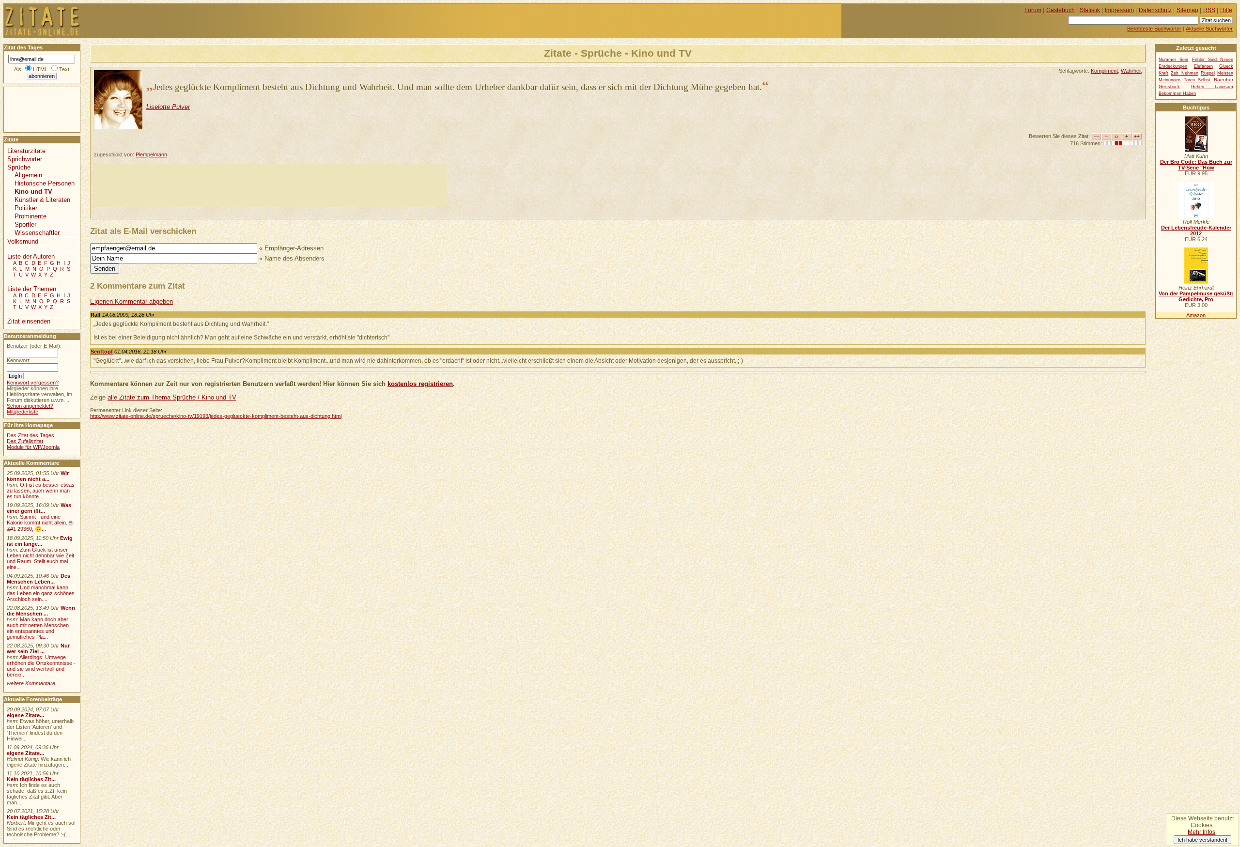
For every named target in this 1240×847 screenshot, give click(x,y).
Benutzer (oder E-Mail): (34, 346)
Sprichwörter (24, 159)
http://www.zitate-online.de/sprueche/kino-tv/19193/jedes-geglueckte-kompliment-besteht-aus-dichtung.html (215, 416)
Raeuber (1223, 79)
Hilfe (1226, 10)
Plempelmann (151, 154)
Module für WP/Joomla (33, 447)
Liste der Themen (31, 289)
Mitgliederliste (22, 412)
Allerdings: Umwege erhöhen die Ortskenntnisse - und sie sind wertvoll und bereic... (41, 666)
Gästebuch (1060, 10)
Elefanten (1203, 66)
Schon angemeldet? (30, 406)
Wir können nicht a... (38, 476)
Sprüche (19, 167)
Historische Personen (45, 183)
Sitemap (1187, 10)
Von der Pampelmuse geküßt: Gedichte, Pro (1196, 296)
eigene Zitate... (25, 715)
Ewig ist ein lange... (40, 541)
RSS (1209, 10)
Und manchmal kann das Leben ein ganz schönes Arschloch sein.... (41, 593)
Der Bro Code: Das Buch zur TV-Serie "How (1196, 164)
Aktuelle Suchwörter (1209, 28)
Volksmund (22, 241)
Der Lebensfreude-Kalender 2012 (1196, 230)
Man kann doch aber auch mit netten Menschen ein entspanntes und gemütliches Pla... (38, 628)
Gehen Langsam (1212, 86)
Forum (1032, 10)
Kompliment (1104, 71)
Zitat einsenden (28, 321)
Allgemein (28, 175)
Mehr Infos (1201, 832)
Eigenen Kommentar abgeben (131, 301)
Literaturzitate (26, 150)
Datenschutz (1155, 10)
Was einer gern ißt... (39, 508)
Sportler (25, 224)
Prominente (30, 216)
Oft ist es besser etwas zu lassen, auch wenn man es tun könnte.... (41, 490)
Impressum (1119, 10)
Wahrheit (1131, 71)
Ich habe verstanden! (1202, 840)
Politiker (26, 208)
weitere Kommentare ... (34, 683)
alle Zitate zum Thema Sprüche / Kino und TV (172, 397)
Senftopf (102, 351)
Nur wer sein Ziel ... (38, 648)
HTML (40, 69)
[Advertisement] (270, 185)
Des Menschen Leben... (38, 579)
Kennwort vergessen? (33, 382)
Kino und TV (33, 191)
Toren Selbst (1197, 79)
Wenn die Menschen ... (41, 610)
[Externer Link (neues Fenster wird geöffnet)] (1196, 150)
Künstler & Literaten (42, 199)
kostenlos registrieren (420, 383)
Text (64, 69)
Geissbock (1169, 86)
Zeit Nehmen (1184, 73)
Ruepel (1208, 73)
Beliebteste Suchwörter (1154, 28)
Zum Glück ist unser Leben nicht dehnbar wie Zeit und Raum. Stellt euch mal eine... (40, 558)
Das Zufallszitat (25, 441)
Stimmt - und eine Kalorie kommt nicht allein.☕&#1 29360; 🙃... (40, 523)
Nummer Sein (1173, 59)
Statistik (1090, 10)
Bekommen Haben (1177, 93)
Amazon (1196, 315)
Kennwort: (19, 360)
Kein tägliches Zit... (31, 779)
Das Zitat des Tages (30, 435)
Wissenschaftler (37, 232)
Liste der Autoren (31, 256)
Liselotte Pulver (168, 106)
